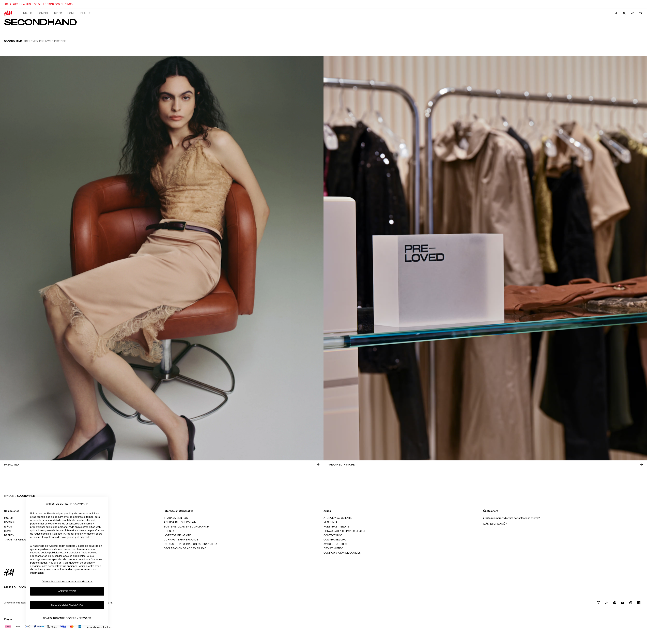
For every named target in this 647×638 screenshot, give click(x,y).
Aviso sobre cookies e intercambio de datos (67, 581)
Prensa (169, 531)
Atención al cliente (338, 517)
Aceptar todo (67, 591)
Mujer (27, 13)
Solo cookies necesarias (67, 604)
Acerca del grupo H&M (180, 522)
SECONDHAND (13, 41)
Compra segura (335, 539)
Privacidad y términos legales (345, 531)
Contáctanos (333, 535)
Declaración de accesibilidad (185, 548)
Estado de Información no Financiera (190, 543)
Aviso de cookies (335, 543)
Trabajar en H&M (176, 517)
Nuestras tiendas (336, 526)
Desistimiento (333, 548)
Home (71, 13)
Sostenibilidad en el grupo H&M (186, 526)
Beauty (85, 13)
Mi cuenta (330, 522)
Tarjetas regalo (16, 539)
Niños (58, 13)
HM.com (9, 495)
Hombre (43, 13)
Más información (495, 523)
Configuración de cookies (342, 552)
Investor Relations (178, 535)
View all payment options (99, 627)
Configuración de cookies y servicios (67, 618)
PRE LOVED (30, 41)
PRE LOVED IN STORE (52, 41)
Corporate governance (181, 539)
